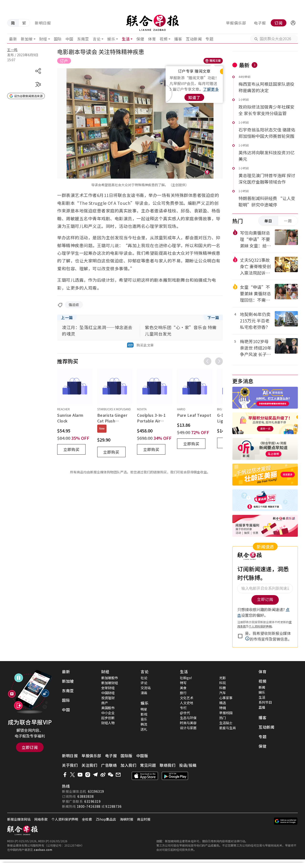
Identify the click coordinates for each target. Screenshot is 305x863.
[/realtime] (254, 65)
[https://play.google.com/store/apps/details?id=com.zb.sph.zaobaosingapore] (175, 776)
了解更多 (211, 89)
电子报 (260, 23)
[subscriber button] (293, 22)
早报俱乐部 (236, 23)
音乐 (144, 719)
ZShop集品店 (106, 819)
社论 (144, 677)
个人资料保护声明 (64, 819)
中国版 (142, 755)
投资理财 (108, 697)
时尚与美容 (188, 722)
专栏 (183, 707)
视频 (164, 39)
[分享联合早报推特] (72, 775)
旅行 (183, 692)
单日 (268, 221)
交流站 (146, 687)
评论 (144, 682)
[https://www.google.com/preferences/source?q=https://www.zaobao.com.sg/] (286, 821)
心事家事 (226, 697)
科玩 (222, 682)
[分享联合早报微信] (110, 775)
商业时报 (143, 819)
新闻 (262, 687)
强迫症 (74, 304)
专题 (209, 39)
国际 (58, 39)
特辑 (222, 707)
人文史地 (186, 702)
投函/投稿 (188, 765)
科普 (222, 687)
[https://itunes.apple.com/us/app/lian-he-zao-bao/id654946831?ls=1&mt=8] (145, 776)
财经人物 (108, 722)
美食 (183, 687)
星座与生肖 (227, 727)
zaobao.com (43, 850)
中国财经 (108, 692)
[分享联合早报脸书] (65, 775)
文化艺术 (186, 697)
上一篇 (67, 317)
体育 (152, 39)
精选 (222, 702)
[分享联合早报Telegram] (95, 775)
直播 (262, 707)
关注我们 (89, 765)
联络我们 (167, 765)
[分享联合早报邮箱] (118, 775)
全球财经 (108, 687)
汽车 (222, 692)
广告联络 (109, 765)
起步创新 (108, 717)
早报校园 (226, 712)
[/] (152, 23)
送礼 (144, 729)
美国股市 (108, 707)
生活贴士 (226, 722)
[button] (293, 23)
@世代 (185, 712)
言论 (97, 39)
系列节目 (265, 702)
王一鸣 (12, 49)
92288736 (113, 806)
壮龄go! (186, 677)
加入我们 (128, 765)
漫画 (144, 692)
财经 (43, 39)
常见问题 (148, 765)
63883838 (85, 796)
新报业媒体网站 (18, 819)
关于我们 (70, 765)
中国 (69, 39)
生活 (126, 39)
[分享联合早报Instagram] (88, 775)
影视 (144, 714)
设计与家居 (188, 727)
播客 (178, 39)
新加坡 (27, 39)
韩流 (144, 724)
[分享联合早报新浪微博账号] (103, 775)
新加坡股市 (109, 677)
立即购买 (71, 449)
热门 (222, 717)
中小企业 (108, 712)
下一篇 (213, 317)
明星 (144, 709)
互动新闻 (194, 39)
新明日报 (43, 23)
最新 (13, 39)
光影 (222, 677)
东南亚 (83, 39)
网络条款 (41, 819)
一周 (288, 221)
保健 (140, 39)
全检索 (87, 819)
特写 (183, 682)
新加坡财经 (109, 682)
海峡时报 (126, 819)
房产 (104, 702)
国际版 (126, 755)
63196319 (96, 791)
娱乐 (111, 39)
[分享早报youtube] (80, 775)
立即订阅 (30, 747)
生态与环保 (188, 717)
